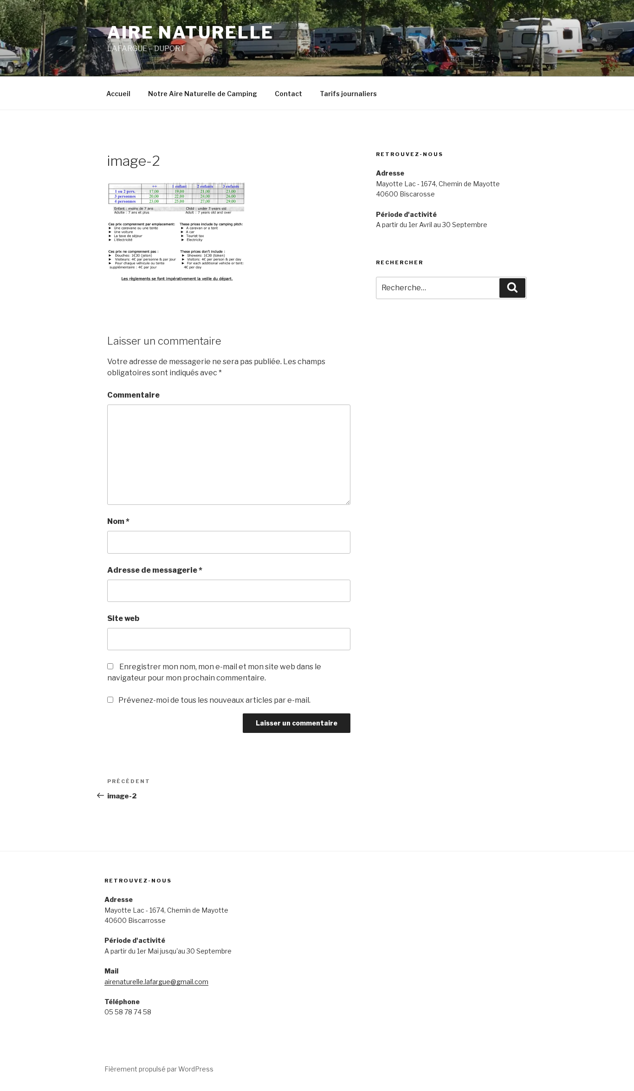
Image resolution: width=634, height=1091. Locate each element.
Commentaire (133, 395)
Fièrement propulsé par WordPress (158, 1069)
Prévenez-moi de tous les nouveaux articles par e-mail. (214, 700)
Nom (118, 521)
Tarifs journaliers (348, 94)
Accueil (118, 94)
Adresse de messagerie (154, 570)
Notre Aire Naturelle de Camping (202, 94)
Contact (288, 94)
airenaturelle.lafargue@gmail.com (156, 982)
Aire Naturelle (190, 32)
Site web (123, 618)
